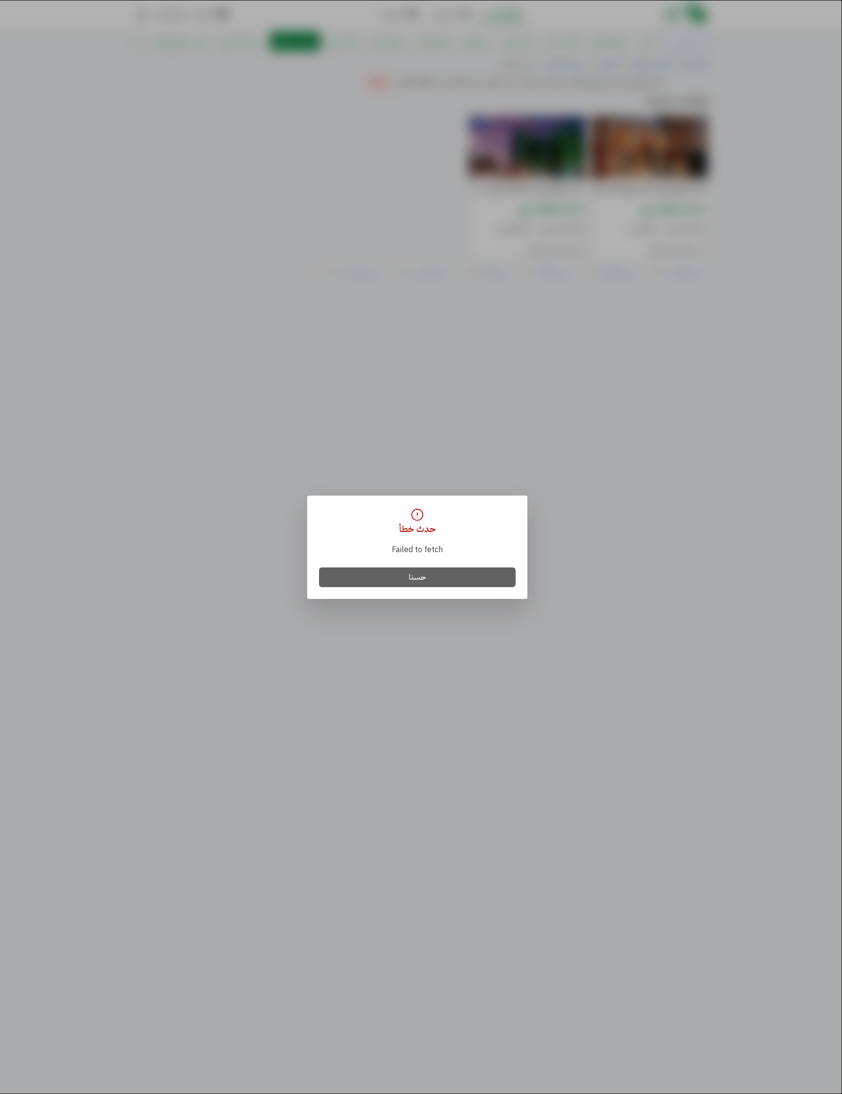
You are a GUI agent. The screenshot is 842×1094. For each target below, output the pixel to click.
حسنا (417, 577)
